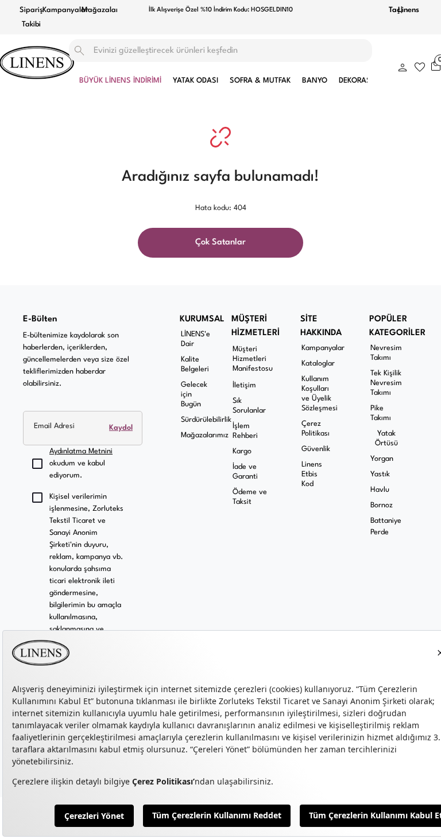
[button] (402, 65)
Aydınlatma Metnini (81, 451)
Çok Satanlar (220, 242)
